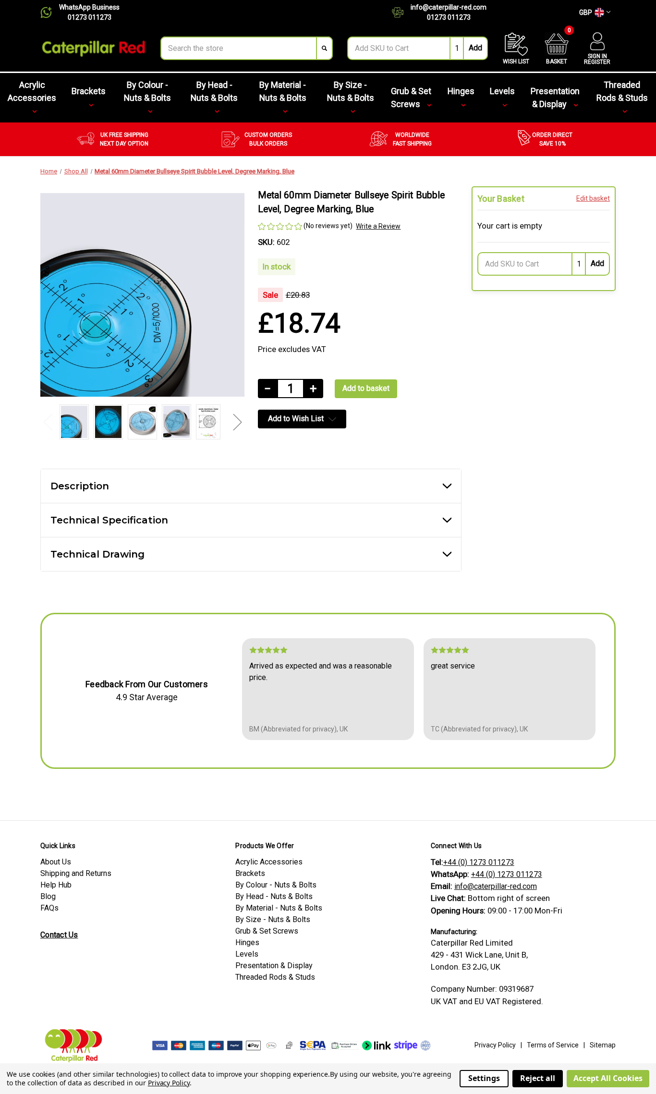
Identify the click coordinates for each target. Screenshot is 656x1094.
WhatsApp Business (89, 7)
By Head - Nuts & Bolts (214, 91)
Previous (47, 422)
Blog (48, 896)
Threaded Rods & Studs (622, 91)
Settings (484, 1078)
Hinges (461, 91)
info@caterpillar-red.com (448, 7)
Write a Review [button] (378, 226)
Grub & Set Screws (411, 97)
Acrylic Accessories (32, 91)
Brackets (89, 91)
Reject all (537, 1078)
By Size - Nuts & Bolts (350, 91)
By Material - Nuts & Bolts (282, 91)
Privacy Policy (495, 1045)
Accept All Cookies (608, 1078)
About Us (55, 861)
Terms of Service (553, 1045)
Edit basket (593, 198)
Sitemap (603, 1045)
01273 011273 (89, 17)
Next (237, 422)
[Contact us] (401, 12)
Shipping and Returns (75, 873)
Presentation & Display (555, 97)
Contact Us (59, 934)
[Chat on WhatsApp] (49, 12)
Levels (502, 91)
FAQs (49, 907)
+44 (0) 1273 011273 (478, 862)
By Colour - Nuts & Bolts (147, 91)
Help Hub (56, 884)
